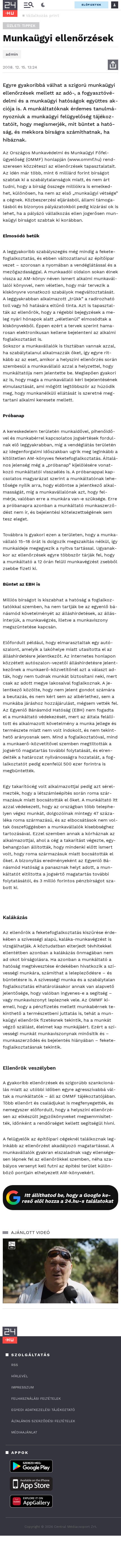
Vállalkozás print (42, 15)
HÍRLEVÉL (19, 1376)
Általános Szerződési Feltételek (43, 1421)
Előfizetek (91, 4)
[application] (60, 1270)
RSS (14, 1365)
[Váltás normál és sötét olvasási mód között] (43, 5)
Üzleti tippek (21, 26)
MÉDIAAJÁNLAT (24, 1432)
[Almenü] (28, 5)
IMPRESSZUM (22, 1387)
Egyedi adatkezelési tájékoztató (43, 1410)
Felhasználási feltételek (36, 1399)
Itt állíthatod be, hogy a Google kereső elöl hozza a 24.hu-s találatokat (67, 1198)
